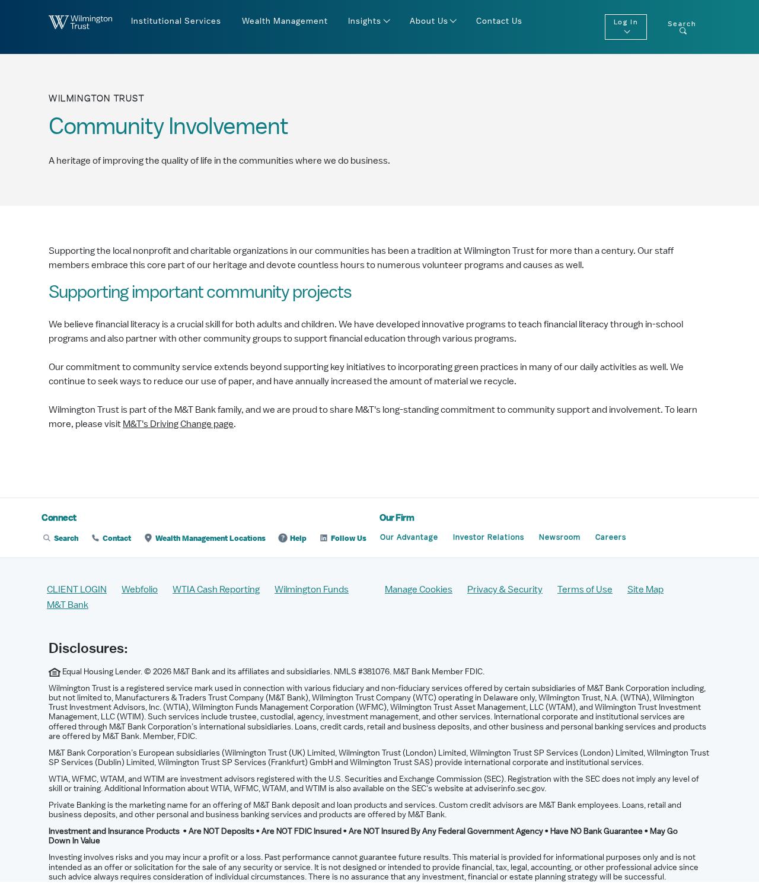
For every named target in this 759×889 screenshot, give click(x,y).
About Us (429, 21)
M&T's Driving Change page (178, 424)
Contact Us (499, 21)
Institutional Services (176, 21)
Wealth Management (285, 21)
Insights (364, 21)
